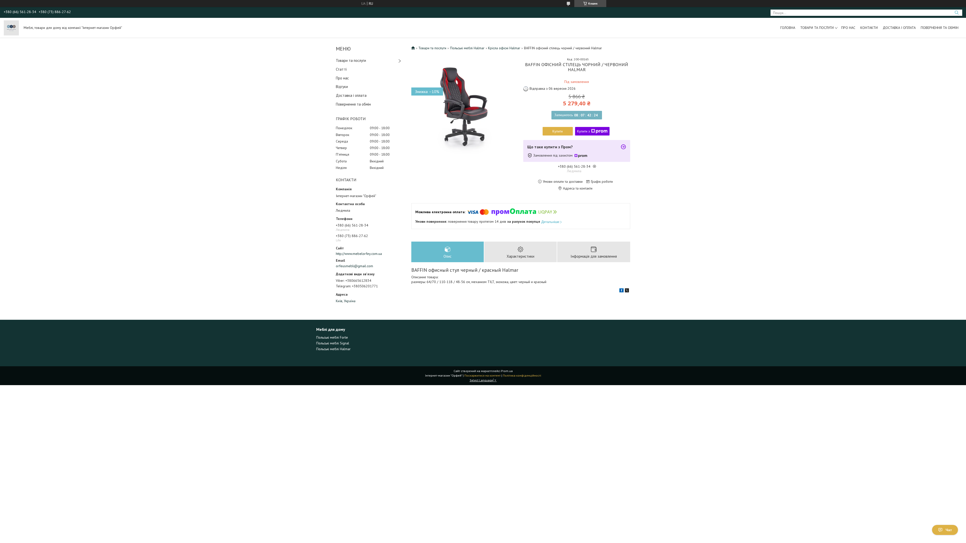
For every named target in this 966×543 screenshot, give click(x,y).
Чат (949, 530)
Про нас (848, 27)
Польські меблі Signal (332, 343)
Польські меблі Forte (332, 337)
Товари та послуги (817, 27)
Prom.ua (507, 371)
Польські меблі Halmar (467, 48)
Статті (341, 69)
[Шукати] (956, 13)
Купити (557, 131)
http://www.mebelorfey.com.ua (359, 253)
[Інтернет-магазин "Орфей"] (11, 27)
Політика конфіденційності (522, 375)
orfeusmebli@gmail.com (354, 266)
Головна (787, 27)
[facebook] (621, 291)
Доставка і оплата (899, 27)
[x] (627, 291)
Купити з (583, 131)
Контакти (869, 27)
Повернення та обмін (939, 27)
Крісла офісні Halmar (504, 48)
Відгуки (342, 86)
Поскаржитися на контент (482, 375)
